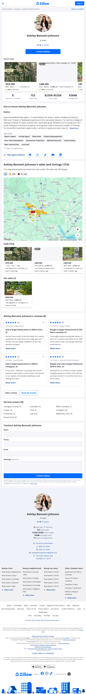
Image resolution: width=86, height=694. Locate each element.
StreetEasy (38, 615)
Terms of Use (34, 483)
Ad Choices (55, 609)
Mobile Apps (43, 612)
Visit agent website (16, 155)
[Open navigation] (3, 3)
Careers (42, 605)
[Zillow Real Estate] (43, 3)
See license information (44, 543)
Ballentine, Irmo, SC (64, 413)
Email (6, 449)
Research (33, 605)
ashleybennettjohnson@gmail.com (44, 553)
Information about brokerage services (37, 648)
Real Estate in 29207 (51, 579)
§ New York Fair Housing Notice (43, 647)
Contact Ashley (43, 476)
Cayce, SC (34, 413)
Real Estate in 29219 (51, 583)
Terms (80, 240)
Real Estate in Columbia (10, 579)
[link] (44, 205)
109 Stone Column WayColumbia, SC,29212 (44, 557)
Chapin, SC (8, 410)
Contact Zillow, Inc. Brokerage (43, 653)
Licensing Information (63, 643)
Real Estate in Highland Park (31, 590)
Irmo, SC (33, 410)
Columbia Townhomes (73, 588)
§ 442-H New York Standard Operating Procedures (43, 645)
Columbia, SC (35, 406)
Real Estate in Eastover (10, 583)
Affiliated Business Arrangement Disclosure (43, 636)
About (9, 605)
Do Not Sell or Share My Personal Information (43, 620)
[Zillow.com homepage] (24, 674)
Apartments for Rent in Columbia (73, 573)
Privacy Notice (43, 609)
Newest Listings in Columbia (71, 593)
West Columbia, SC (64, 406)
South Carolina (7, 9)
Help (68, 605)
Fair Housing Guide (8, 609)
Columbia (17, 9)
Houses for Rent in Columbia (71, 579)
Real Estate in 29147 (51, 586)
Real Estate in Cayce (9, 575)
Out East (55, 615)
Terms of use (31, 609)
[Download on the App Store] (37, 667)
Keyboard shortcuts (53, 240)
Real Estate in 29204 (51, 575)
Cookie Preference (68, 609)
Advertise (75, 605)
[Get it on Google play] (49, 667)
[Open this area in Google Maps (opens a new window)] (8, 239)
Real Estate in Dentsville (31, 585)
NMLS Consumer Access (69, 640)
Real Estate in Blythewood (11, 572)
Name (6, 430)
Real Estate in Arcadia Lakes (31, 573)
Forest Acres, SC (10, 417)
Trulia (30, 615)
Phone (6, 440)
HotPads (47, 615)
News (26, 605)
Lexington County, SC (13, 406)
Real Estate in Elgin (8, 586)
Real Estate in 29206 (51, 572)
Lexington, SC (62, 410)
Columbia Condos (71, 584)
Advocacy (20, 609)
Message (7, 459)
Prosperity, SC (9, 413)
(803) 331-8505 (44, 546)
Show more (74, 128)
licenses (28, 638)
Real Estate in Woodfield (32, 582)
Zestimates (18, 605)
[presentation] (18, 260)
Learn (79, 609)
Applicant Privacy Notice (56, 605)
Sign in (79, 3)
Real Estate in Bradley (31, 578)
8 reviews (45, 45)
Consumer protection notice (54, 648)
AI (84, 609)
